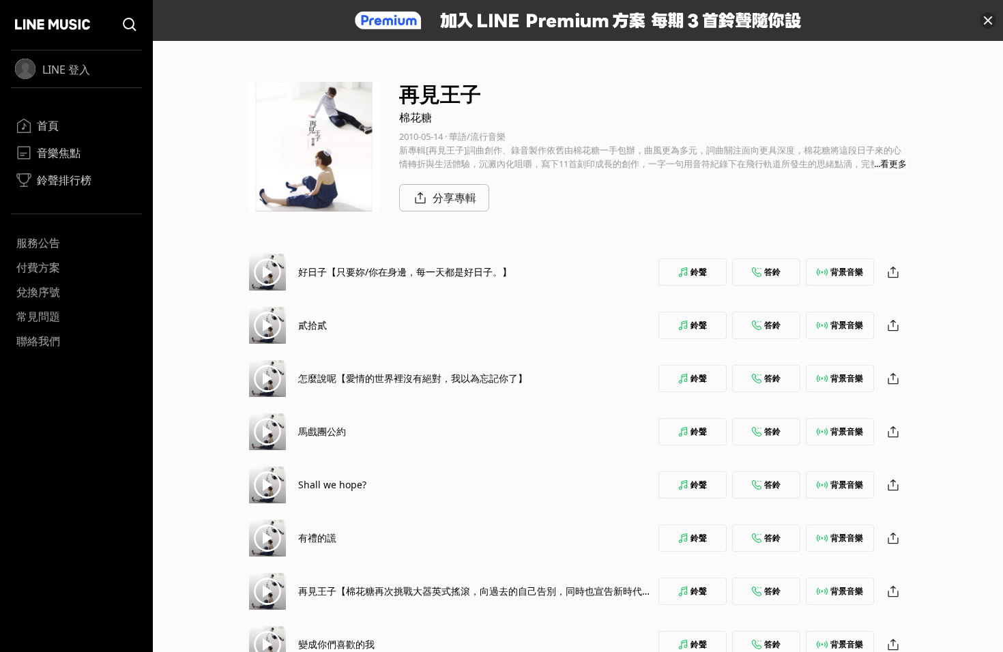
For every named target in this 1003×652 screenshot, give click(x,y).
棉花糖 (415, 117)
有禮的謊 (317, 537)
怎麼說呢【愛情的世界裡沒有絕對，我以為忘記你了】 (412, 378)
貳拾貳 (312, 324)
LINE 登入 (66, 69)
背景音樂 (846, 272)
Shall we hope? (332, 484)
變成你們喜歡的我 (336, 644)
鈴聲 (699, 272)
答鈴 (772, 272)
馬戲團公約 (322, 431)
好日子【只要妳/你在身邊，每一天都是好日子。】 (405, 271)
